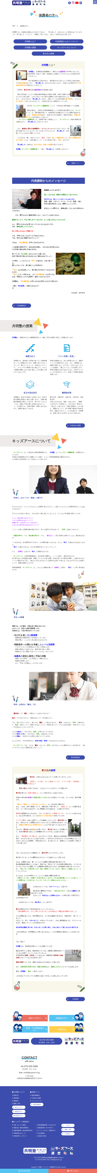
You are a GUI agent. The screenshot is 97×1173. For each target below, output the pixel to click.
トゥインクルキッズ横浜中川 (46, 1130)
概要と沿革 (17, 1103)
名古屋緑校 (41, 1133)
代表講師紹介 (21, 305)
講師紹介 (16, 1101)
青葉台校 (21, 1127)
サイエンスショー (37, 1101)
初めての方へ (19, 1107)
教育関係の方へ (18, 1115)
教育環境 (16, 1098)
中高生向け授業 (75, 425)
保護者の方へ (19, 1111)
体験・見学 (68, 1129)
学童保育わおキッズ (19, 1133)
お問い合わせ (73, 1171)
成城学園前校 (23, 1130)
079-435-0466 (25, 1171)
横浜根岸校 (46, 1127)
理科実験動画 (37, 1104)
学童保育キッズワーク (20, 1136)
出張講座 (75, 999)
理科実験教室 (75, 757)
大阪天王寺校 (42, 1136)
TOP (13, 26)
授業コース (75, 163)
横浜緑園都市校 (47, 1125)
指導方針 (16, 1095)
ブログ (68, 1125)
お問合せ (68, 1134)
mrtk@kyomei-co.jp (31, 1073)
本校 (20, 1125)
